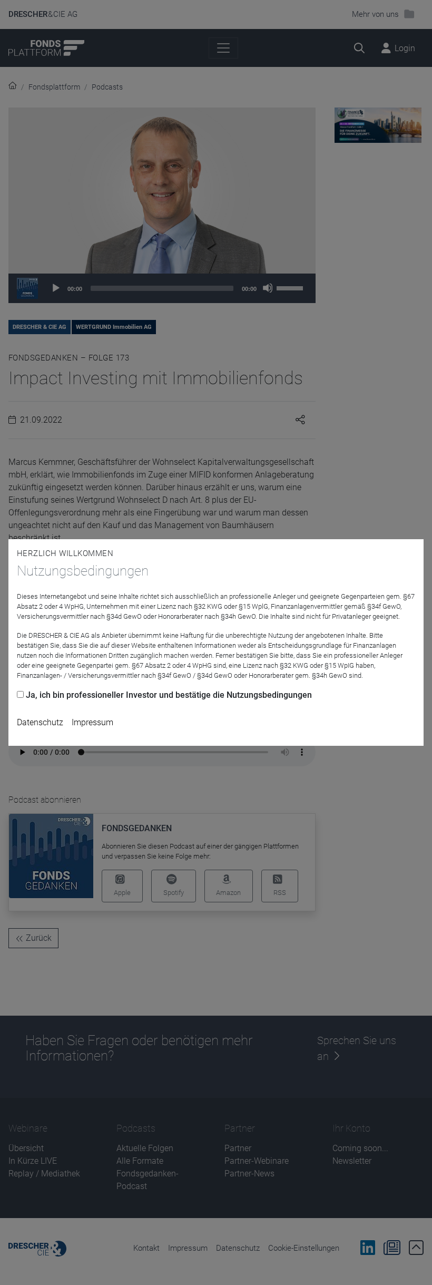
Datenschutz (40, 722)
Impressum (92, 722)
